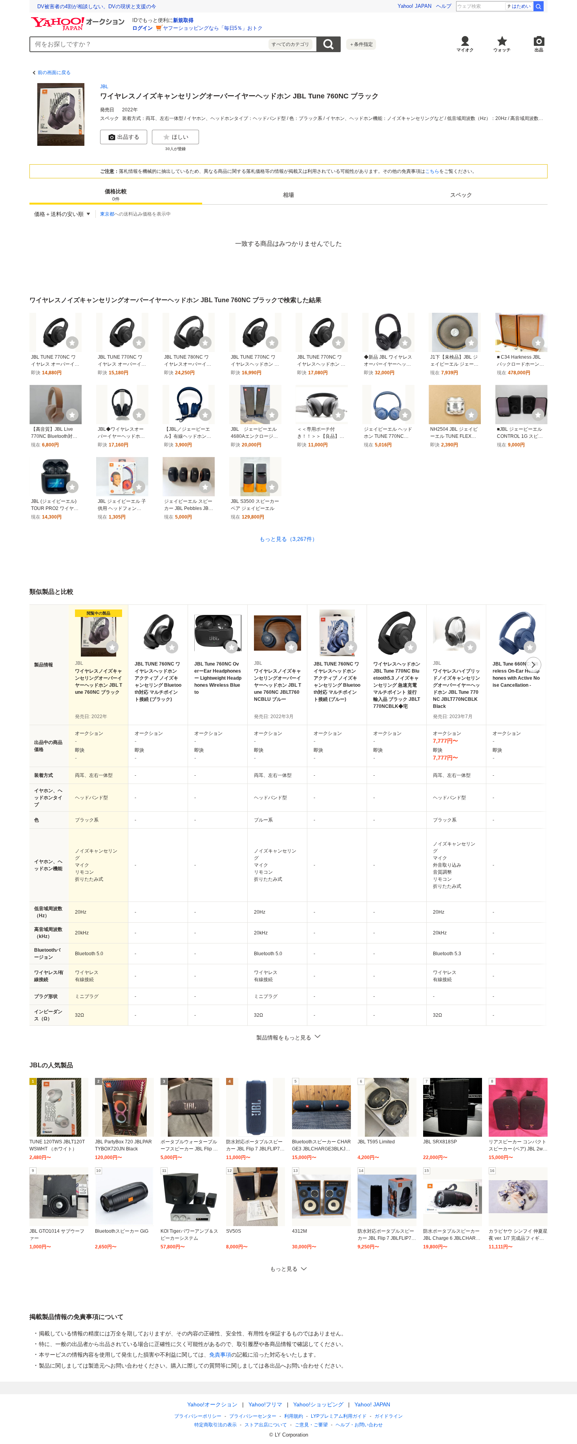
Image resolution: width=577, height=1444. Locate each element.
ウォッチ (502, 49)
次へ (533, 665)
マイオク (465, 49)
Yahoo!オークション (212, 1404)
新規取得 (183, 20)
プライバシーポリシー (197, 1416)
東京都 (107, 214)
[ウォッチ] (72, 342)
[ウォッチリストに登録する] (112, 647)
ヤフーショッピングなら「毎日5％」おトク (213, 28)
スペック (461, 195)
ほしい (180, 137)
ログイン (142, 28)
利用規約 (293, 1416)
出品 (539, 49)
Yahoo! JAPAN (414, 6)
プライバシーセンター (252, 1416)
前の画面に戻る (54, 72)
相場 (288, 195)
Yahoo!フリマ (265, 1404)
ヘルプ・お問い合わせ (359, 1425)
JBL (104, 86)
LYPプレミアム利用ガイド (339, 1416)
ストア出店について (266, 1425)
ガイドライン (388, 1416)
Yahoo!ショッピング (318, 1404)
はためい (521, 6)
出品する (128, 137)
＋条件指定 (361, 44)
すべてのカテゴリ (290, 44)
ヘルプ (443, 6)
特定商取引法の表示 (215, 1425)
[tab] (115, 195)
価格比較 (116, 195)
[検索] (538, 6)
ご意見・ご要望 (311, 1425)
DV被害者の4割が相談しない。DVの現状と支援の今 (96, 6)
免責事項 (220, 1354)
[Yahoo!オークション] (78, 19)
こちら (432, 171)
